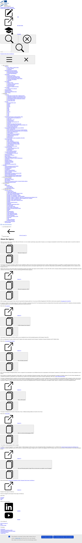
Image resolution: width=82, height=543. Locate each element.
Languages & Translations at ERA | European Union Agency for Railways (21, 480)
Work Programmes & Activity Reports (11, 166)
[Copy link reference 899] (9, 405)
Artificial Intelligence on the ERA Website (7, 531)
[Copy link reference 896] (9, 295)
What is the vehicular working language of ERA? (25, 433)
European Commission (11, 75)
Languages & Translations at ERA (6, 530)
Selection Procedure (10, 85)
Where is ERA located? (21, 399)
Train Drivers (7, 159)
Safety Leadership (10, 140)
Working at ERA (10, 82)
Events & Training (8, 178)
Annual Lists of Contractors (12, 88)
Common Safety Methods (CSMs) (13, 142)
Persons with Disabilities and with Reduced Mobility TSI (17, 124)
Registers (6, 101)
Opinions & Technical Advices (10, 167)
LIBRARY (5, 165)
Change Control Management (12, 131)
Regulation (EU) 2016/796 (66, 301)
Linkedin (18, 510)
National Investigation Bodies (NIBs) (13, 77)
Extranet (1, 498)
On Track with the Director (9, 188)
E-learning (2, 497)
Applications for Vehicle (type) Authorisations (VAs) (16, 96)
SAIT (8, 115)
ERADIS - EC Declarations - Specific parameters (16, 196)
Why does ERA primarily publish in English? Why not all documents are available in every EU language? (34, 468)
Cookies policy (3, 533)
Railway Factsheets (8, 172)
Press (1, 524)
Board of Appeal (8, 89)
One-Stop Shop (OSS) (11, 100)
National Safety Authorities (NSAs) (13, 76)
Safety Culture (9, 139)
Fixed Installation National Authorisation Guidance (16, 98)
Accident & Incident (8, 146)
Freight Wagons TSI (10, 119)
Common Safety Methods (11, 192)
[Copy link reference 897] (9, 331)
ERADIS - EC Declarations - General (13, 195)
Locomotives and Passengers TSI (13, 121)
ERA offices (7, 413)
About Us (6, 66)
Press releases (9, 186)
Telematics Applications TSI (12, 126)
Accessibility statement (4, 532)
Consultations (7, 169)
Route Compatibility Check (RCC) (11, 157)
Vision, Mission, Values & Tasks (13, 67)
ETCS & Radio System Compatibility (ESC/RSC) (16, 137)
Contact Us (19, 279)
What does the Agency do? (22, 252)
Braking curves (9, 136)
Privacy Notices (7, 92)
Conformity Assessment (9, 162)
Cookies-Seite (18, 538)
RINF (8, 110)
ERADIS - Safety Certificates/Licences (14, 199)
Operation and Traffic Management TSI (14, 123)
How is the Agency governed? (22, 360)
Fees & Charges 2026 (11, 99)
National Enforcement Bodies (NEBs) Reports (13, 176)
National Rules (7, 163)
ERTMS (8, 201)
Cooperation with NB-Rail (12, 79)
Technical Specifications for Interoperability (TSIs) (14, 116)
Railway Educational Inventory (10, 182)
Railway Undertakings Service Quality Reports (13, 175)
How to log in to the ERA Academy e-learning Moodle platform (16, 181)
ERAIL (8, 104)
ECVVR (8, 111)
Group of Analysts (10, 144)
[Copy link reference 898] (9, 366)
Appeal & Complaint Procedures (13, 86)
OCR (8, 114)
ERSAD (8, 106)
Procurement (7, 87)
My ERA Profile (10, 205)
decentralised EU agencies (10, 341)
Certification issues (10, 135)
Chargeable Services (8, 90)
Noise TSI (9, 122)
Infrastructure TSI (10, 120)
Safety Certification (10, 212)
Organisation (9, 69)
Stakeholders (7, 74)
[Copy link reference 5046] (9, 474)
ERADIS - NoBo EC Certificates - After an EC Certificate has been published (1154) (22, 197)
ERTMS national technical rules (12, 134)
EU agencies (7, 305)
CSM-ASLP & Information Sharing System (14, 193)
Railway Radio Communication (12, 207)
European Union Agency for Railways (7, 53)
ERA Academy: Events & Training (13, 194)
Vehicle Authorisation (11, 219)
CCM (8, 113)
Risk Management (10, 211)
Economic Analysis (8, 160)
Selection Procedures (11, 215)
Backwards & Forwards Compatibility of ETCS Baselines (17, 130)
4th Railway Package (11, 220)
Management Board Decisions (12, 72)
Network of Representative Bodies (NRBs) (14, 78)
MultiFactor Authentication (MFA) (13, 204)
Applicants (7, 94)
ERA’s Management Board (60, 376)
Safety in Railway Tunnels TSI (12, 125)
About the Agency (10, 191)
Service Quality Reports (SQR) (12, 216)
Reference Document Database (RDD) (14, 208)
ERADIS (8, 103)
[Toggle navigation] (17, 59)
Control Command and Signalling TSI (14, 117)
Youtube (18, 519)
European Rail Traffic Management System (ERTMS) (14, 127)
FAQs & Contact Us (8, 190)
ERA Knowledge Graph (11, 102)
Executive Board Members (12, 73)
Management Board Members (12, 71)
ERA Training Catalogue (9, 179)
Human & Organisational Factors (13, 141)
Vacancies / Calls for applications (13, 83)
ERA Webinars (7, 180)
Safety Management (8, 138)
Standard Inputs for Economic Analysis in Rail (13, 173)
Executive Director (10, 68)
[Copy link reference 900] (9, 439)
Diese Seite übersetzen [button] (7, 224)
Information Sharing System (12, 145)
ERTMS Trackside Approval (12, 202)
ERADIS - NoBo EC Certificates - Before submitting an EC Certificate (19, 198)
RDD (8, 108)
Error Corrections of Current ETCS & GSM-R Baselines (17, 129)
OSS (1, 499)
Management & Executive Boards (11, 70)
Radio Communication (11, 128)
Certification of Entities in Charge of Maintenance (13, 158)
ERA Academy (7, 156)
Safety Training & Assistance (12, 214)
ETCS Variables (10, 132)
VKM (8, 109)
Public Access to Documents (10, 221)
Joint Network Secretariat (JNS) (10, 164)
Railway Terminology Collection (10, 171)
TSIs (8, 218)
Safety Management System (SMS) (13, 143)
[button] (1, 224)
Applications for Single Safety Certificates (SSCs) (16, 95)
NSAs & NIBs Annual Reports (10, 174)
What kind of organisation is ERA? (23, 289)
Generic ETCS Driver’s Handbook (13, 133)
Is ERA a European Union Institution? (24, 325)
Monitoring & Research (9, 161)
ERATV (8, 105)
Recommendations (8, 168)
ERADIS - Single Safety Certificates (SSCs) (15, 200)
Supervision (9, 217)
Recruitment (7, 81)
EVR (8, 112)
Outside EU (9, 80)
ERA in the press (10, 187)
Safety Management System (12, 213)
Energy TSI (9, 118)
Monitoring (9, 203)
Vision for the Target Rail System (11, 91)
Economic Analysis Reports (10, 170)
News (6, 184)
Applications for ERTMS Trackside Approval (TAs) (16, 97)
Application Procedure (11, 84)
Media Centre (7, 185)
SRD (8, 107)
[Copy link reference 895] (9, 259)
